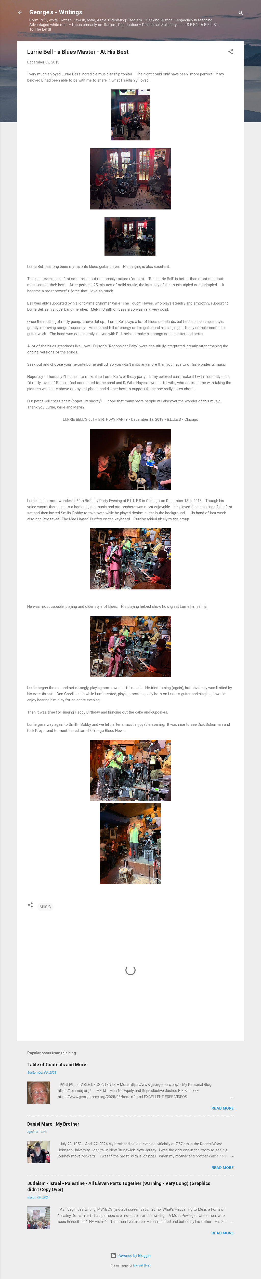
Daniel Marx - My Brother (53, 1124)
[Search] (241, 14)
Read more (223, 1108)
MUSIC (45, 907)
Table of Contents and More (56, 1064)
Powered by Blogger (133, 1255)
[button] (231, 53)
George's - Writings (55, 12)
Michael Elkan (141, 1265)
